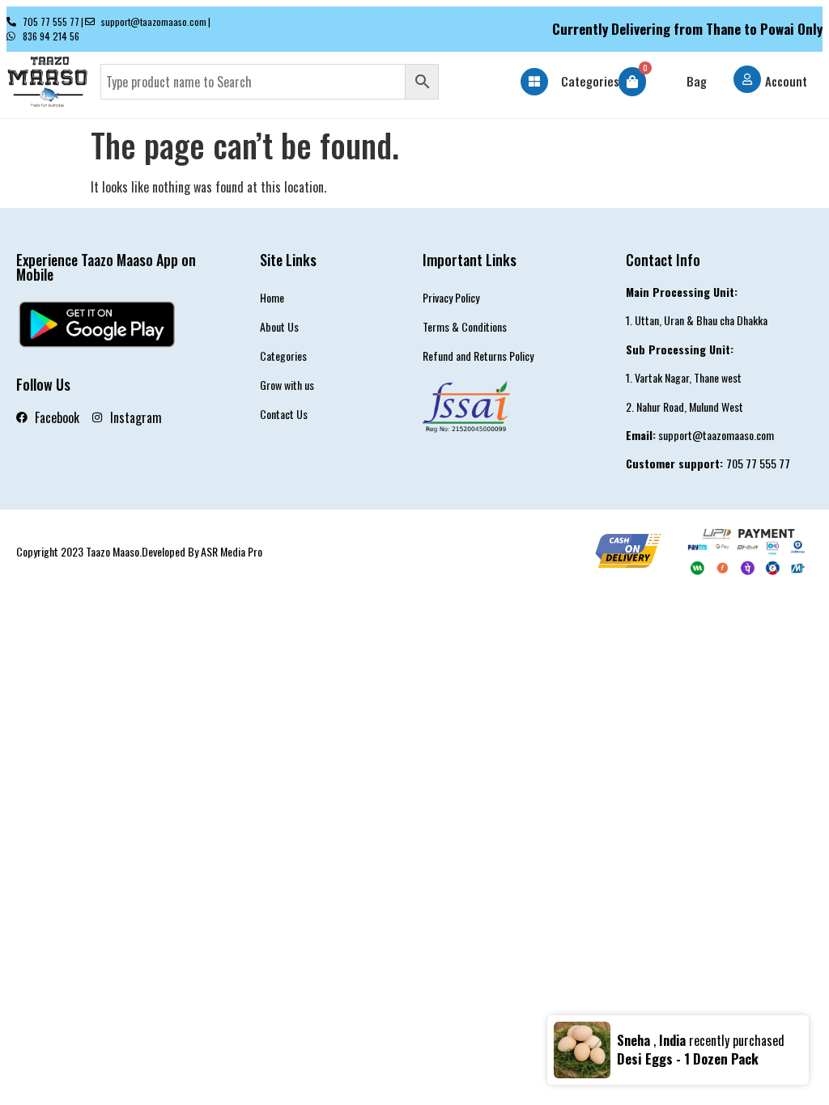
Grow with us (287, 384)
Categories (590, 81)
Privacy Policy (451, 297)
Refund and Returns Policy (478, 355)
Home (272, 297)
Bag (697, 81)
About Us (279, 326)
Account (786, 81)
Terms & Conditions (465, 326)
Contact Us (284, 413)
